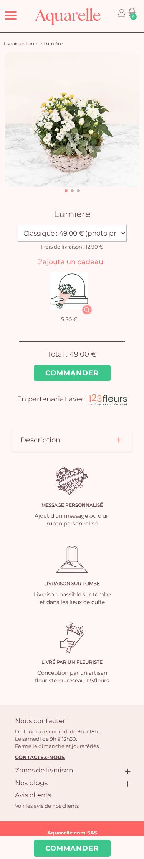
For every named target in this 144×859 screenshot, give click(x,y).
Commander (72, 372)
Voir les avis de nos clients (47, 806)
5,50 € (69, 319)
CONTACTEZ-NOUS (40, 757)
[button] (66, 190)
